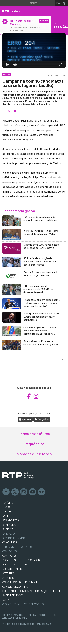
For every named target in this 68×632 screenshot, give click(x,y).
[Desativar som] (12, 628)
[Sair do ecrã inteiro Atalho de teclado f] (63, 628)
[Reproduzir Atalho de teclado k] (5, 628)
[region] (34, 316)
